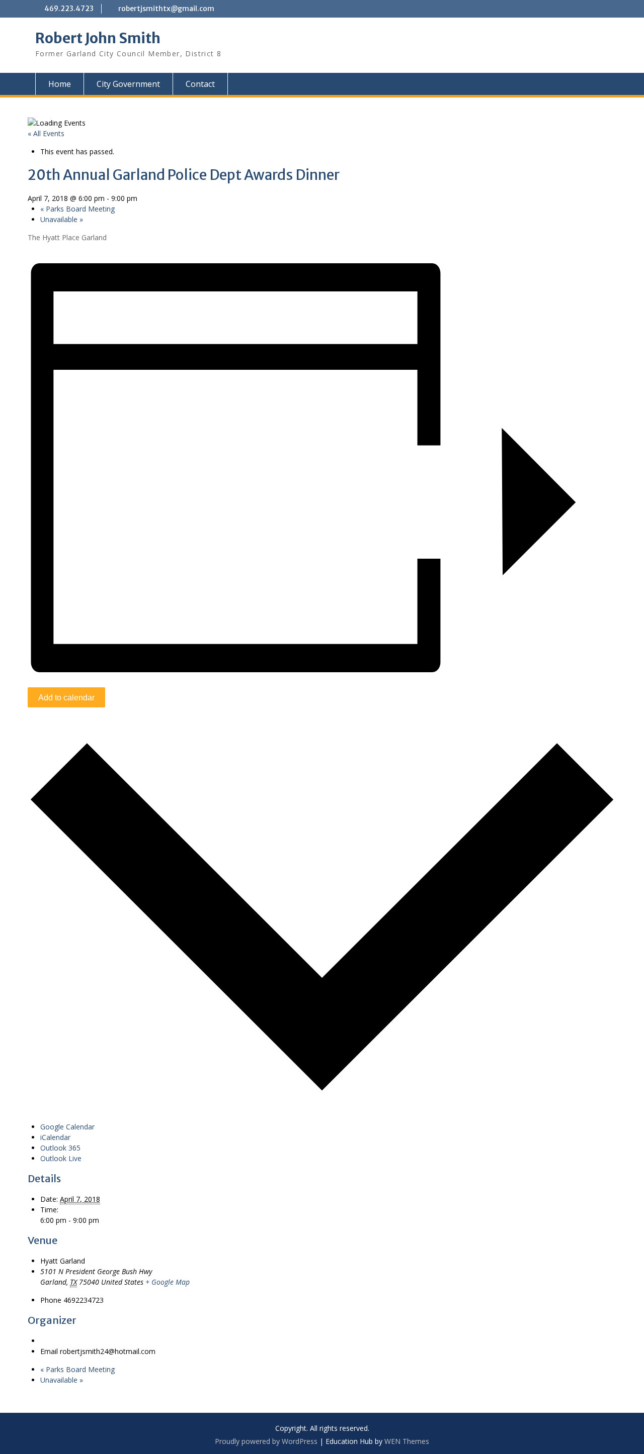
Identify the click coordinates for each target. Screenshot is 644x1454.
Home (59, 83)
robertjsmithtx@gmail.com (166, 8)
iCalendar (55, 1137)
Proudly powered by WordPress (266, 1441)
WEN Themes (406, 1441)
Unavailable (61, 219)
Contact (200, 83)
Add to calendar (66, 697)
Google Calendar (67, 1126)
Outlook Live (61, 1158)
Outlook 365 (60, 1148)
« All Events (46, 133)
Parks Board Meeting (77, 209)
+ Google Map (167, 1282)
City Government (128, 83)
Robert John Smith (97, 38)
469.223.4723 (69, 8)
